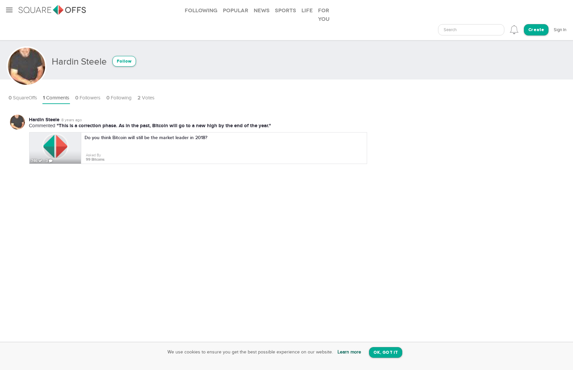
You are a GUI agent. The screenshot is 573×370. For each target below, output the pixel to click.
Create (536, 30)
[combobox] (471, 29)
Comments (56, 98)
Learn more (349, 352)
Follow (124, 61)
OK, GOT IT (385, 352)
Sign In (560, 29)
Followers (87, 98)
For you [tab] (324, 15)
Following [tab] (201, 10)
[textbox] (471, 30)
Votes (146, 98)
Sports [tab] (285, 10)
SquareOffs (23, 98)
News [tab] (262, 10)
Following (119, 98)
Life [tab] (307, 10)
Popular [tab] (235, 10)
